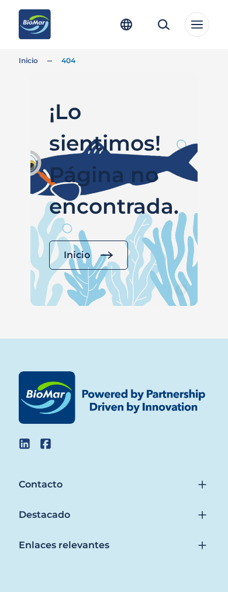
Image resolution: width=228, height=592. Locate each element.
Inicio (28, 60)
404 (68, 60)
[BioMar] (35, 24)
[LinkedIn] (24, 444)
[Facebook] (45, 444)
